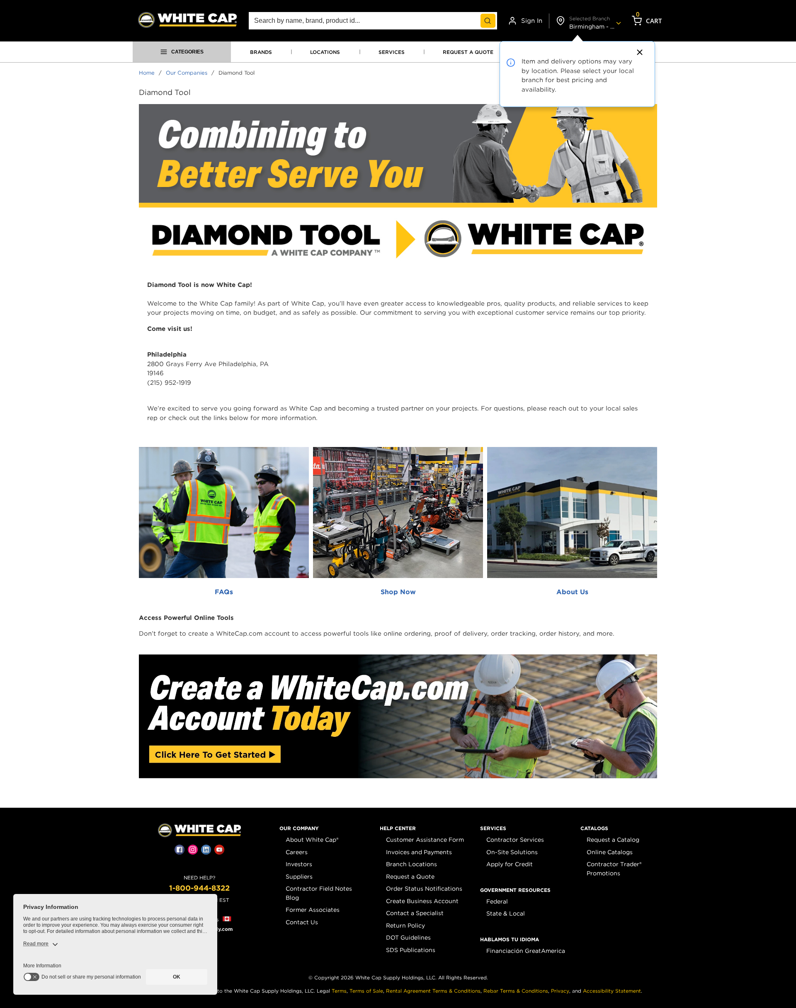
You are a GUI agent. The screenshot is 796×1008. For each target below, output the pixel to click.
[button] (299, 828)
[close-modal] (638, 52)
